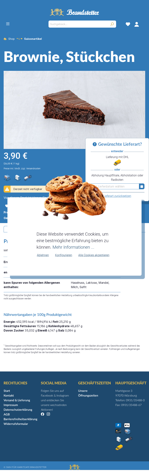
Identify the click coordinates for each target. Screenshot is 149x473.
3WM (8, 467)
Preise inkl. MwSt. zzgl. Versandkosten (22, 168)
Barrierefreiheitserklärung (20, 419)
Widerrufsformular (16, 424)
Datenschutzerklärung (18, 409)
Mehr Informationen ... (73, 247)
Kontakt (9, 395)
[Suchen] (112, 24)
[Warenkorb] (143, 24)
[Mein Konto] (136, 24)
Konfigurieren (63, 255)
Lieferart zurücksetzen (117, 196)
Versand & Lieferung (17, 400)
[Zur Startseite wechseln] (74, 12)
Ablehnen (43, 255)
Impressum (11, 405)
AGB (7, 414)
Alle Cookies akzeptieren (93, 255)
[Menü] (8, 23)
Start (7, 390)
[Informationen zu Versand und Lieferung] (95, 144)
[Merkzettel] (128, 24)
